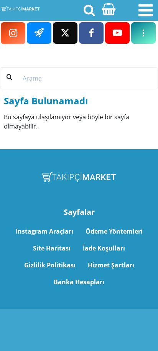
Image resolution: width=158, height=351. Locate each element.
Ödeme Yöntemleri (114, 231)
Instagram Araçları (44, 231)
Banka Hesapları (79, 282)
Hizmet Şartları (111, 265)
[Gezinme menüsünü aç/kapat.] (145, 10)
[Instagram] (13, 33)
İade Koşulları (104, 248)
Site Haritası (52, 248)
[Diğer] (143, 33)
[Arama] (89, 10)
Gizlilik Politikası (50, 265)
